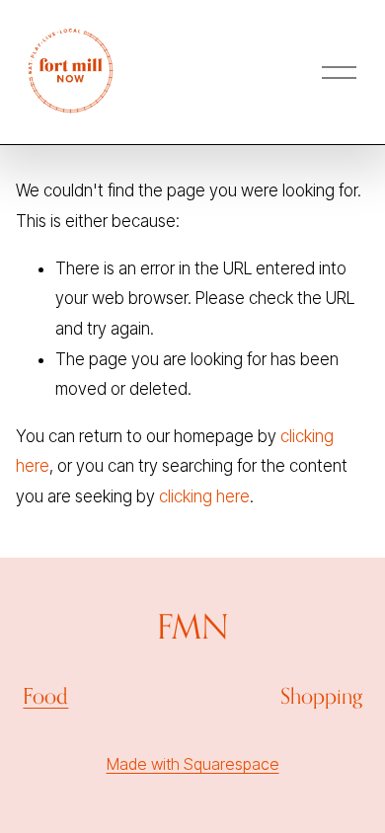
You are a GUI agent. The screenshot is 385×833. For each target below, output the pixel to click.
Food (45, 696)
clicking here (204, 496)
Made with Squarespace (193, 764)
